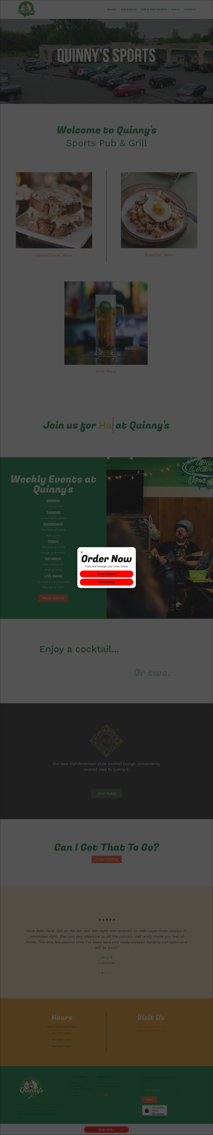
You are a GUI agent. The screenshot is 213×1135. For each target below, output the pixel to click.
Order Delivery (106, 574)
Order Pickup (107, 582)
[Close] (82, 553)
